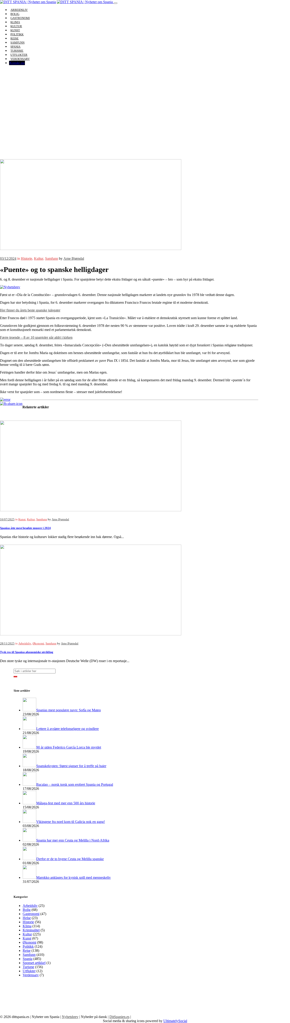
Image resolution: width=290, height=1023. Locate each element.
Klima (27, 926)
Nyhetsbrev (70, 1017)
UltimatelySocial (175, 1021)
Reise (27, 950)
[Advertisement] (145, 125)
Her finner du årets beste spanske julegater (30, 310)
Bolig (27, 910)
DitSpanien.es (119, 1017)
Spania (27, 959)
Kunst (22, 519)
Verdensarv (20, 59)
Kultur (38, 258)
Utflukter (29, 971)
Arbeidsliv (24, 643)
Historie (26, 258)
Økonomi (38, 643)
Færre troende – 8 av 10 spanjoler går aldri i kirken (36, 337)
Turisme (28, 967)
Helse (27, 918)
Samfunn (51, 258)
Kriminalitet (31, 930)
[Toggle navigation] (115, 3)
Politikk (28, 946)
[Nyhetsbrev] (10, 287)
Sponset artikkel (34, 963)
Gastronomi (31, 914)
